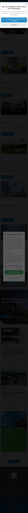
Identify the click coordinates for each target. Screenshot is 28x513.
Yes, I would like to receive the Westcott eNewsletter (14, 20)
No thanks (14, 25)
